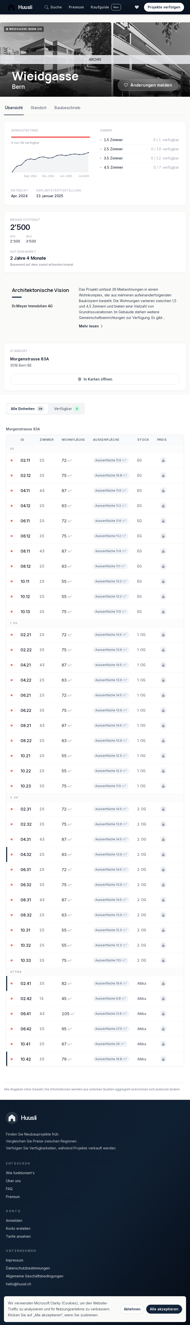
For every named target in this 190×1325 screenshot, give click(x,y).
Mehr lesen (89, 326)
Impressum (14, 1260)
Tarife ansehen (18, 1236)
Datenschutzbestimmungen (28, 1268)
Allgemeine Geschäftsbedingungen (34, 1276)
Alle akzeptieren (164, 1309)
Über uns (13, 1181)
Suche (56, 7)
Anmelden (14, 1220)
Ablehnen (132, 1309)
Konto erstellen (18, 1228)
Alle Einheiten (26, 409)
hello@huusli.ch (18, 1284)
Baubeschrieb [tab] (67, 107)
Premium (76, 7)
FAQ (9, 1189)
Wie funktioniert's (20, 1173)
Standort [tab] (39, 107)
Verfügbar (66, 409)
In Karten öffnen (98, 379)
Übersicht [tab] (14, 107)
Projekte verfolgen (164, 7)
